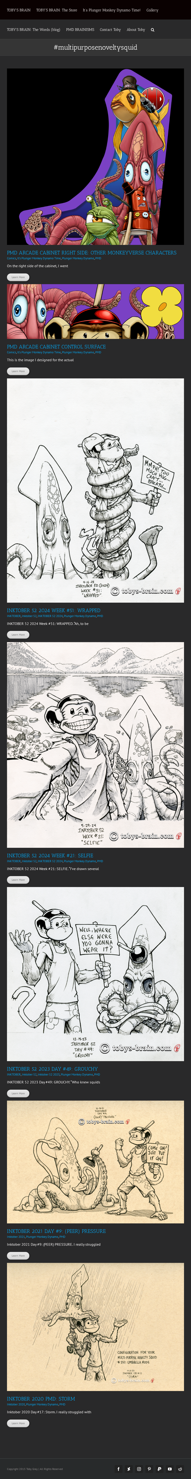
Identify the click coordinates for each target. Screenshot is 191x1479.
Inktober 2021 (16, 1237)
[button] (152, 29)
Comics (11, 258)
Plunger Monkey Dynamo (78, 258)
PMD (98, 258)
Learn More (18, 277)
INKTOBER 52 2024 (50, 616)
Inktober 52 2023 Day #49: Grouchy (52, 1069)
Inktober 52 (29, 616)
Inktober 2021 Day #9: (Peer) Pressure (56, 1231)
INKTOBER (14, 616)
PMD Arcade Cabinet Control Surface (56, 347)
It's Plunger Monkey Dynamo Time (39, 258)
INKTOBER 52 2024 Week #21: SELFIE (50, 855)
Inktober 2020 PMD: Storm (41, 1399)
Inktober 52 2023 (49, 1074)
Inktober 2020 (16, 1404)
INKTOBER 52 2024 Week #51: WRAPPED (53, 610)
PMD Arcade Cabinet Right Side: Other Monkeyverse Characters (92, 253)
